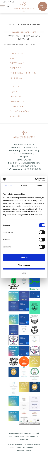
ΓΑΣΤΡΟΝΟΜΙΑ (17, 63)
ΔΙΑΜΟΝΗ (14, 58)
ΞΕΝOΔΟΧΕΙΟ (16, 53)
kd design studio (31, 433)
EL (8, 6)
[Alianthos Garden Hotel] (24, 6)
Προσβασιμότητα (24, 450)
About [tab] (39, 186)
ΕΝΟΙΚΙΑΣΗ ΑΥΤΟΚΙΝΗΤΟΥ (23, 73)
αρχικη (10, 24)
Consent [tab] (8, 186)
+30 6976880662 (32, 169)
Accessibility (16, 116)
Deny (24, 273)
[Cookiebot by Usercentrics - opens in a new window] (35, 179)
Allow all (24, 257)
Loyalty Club (8, 2)
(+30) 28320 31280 (26, 166)
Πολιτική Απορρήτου (20, 111)
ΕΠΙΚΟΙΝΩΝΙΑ (16, 106)
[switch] (42, 232)
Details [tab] (24, 186)
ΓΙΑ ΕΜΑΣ (14, 86)
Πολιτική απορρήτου (28, 447)
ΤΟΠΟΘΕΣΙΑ (16, 78)
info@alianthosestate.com (27, 163)
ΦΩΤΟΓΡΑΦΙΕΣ (17, 101)
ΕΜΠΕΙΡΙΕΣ (15, 68)
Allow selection (24, 265)
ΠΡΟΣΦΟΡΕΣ (16, 96)
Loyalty (13, 91)
